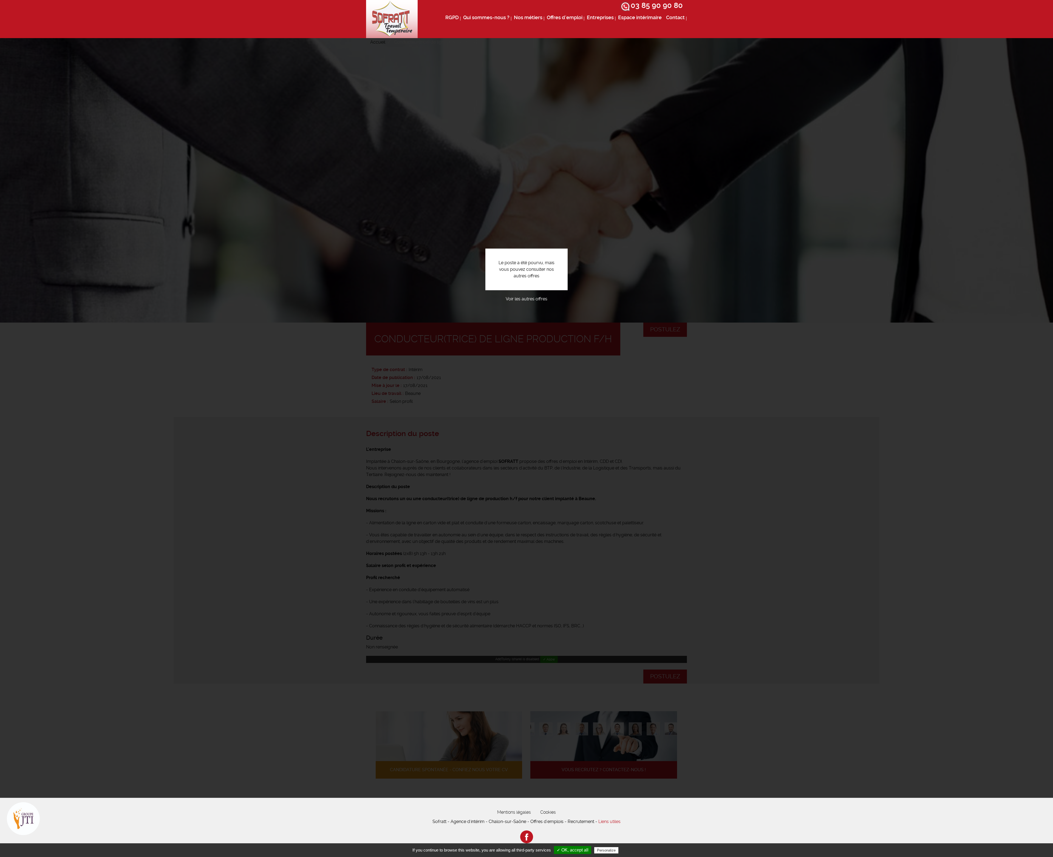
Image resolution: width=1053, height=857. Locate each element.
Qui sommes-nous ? (486, 18)
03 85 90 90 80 (657, 5)
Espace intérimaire (640, 18)
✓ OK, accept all (572, 850)
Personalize (606, 850)
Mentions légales (514, 812)
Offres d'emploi (564, 18)
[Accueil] (392, 19)
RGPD (452, 18)
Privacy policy (633, 850)
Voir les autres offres (526, 298)
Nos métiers (528, 18)
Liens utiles (609, 821)
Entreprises (600, 18)
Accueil (377, 42)
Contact (675, 18)
